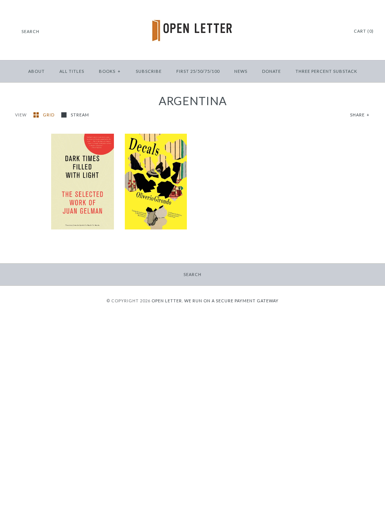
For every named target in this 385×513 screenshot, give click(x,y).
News (240, 71)
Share (360, 114)
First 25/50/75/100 (198, 71)
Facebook (318, 31)
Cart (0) (364, 31)
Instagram (328, 31)
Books (110, 71)
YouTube (337, 31)
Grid (49, 114)
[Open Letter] (192, 11)
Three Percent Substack (326, 71)
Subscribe (149, 71)
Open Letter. (167, 300)
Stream (80, 114)
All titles (71, 71)
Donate (271, 71)
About (36, 71)
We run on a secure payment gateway (231, 300)
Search (192, 274)
